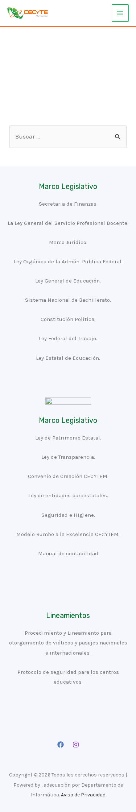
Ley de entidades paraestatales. (68, 495)
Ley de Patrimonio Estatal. (68, 437)
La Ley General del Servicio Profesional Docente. (68, 223)
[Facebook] (60, 744)
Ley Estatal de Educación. (68, 358)
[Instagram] (76, 744)
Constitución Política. (68, 319)
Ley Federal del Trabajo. (68, 338)
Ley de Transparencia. (68, 457)
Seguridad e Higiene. (68, 515)
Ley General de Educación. (68, 280)
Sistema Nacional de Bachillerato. (68, 300)
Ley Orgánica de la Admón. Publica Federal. (68, 261)
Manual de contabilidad (68, 553)
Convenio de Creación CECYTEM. (68, 476)
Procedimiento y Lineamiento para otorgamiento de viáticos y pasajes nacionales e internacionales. (68, 643)
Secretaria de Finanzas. (68, 204)
